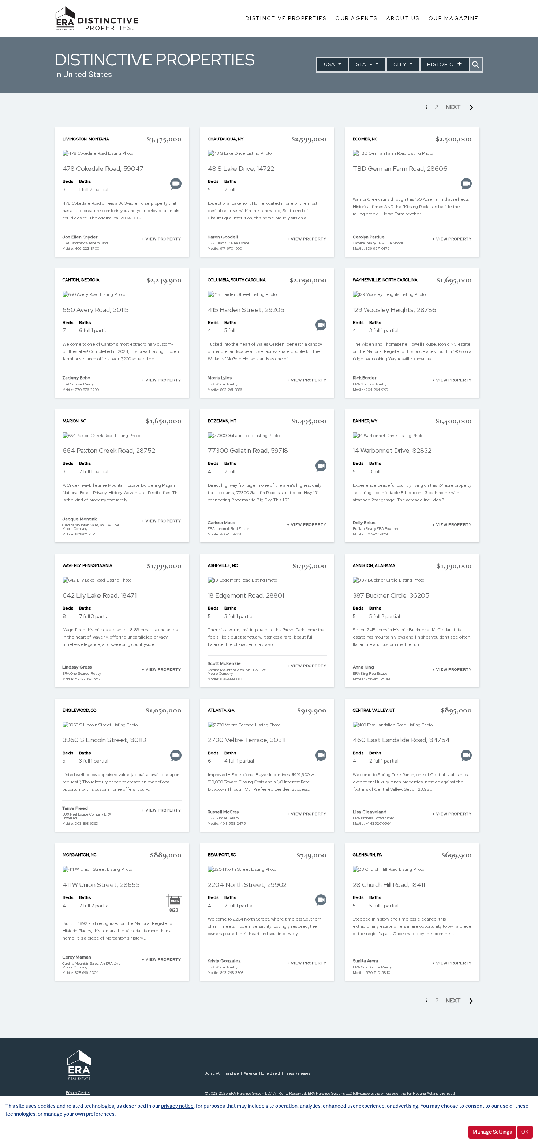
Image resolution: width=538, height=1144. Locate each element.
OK (524, 1132)
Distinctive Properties (286, 18)
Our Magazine (454, 18)
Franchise (231, 1073)
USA (330, 64)
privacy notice (177, 1106)
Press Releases (297, 1073)
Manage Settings (492, 1132)
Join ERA (212, 1073)
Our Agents (356, 18)
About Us (403, 18)
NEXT (454, 107)
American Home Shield (262, 1073)
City (400, 64)
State (365, 64)
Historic (441, 64)
